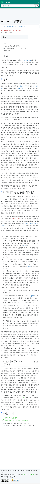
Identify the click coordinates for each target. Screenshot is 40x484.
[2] (10, 220)
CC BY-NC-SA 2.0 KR (29, 475)
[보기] (35, 5)
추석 (23, 88)
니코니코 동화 (27, 60)
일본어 (25, 245)
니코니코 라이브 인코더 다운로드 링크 (16, 420)
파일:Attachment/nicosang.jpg (11, 30)
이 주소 (23, 398)
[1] (29, 136)
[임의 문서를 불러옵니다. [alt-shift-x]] (9, 2)
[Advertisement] (20, 13)
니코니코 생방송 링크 (10, 418)
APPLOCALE (15, 219)
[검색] (38, 5)
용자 (29, 266)
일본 (18, 88)
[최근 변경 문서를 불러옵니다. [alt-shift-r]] (6, 2)
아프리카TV (23, 86)
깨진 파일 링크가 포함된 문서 (16, 26)
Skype (32, 296)
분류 (3, 26)
